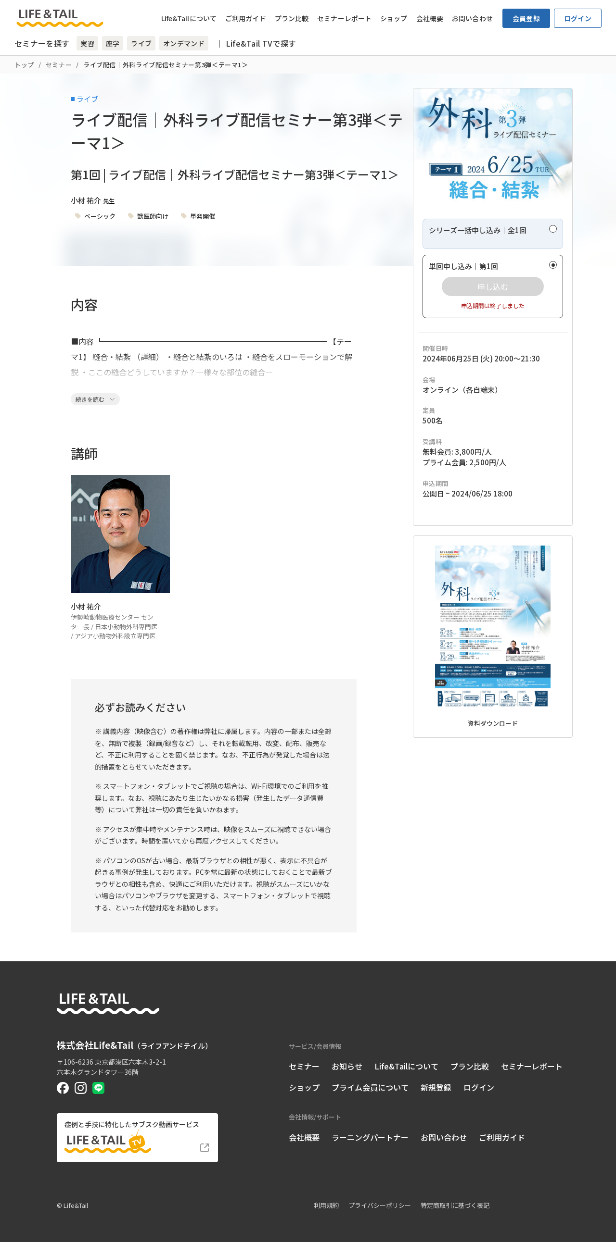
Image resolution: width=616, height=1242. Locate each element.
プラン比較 (292, 18)
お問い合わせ (472, 18)
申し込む (492, 286)
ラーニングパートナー (370, 1137)
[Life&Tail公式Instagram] (81, 1088)
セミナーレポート (344, 18)
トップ (24, 65)
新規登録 (436, 1087)
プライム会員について (370, 1087)
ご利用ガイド (245, 18)
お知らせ (347, 1066)
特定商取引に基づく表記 (455, 1205)
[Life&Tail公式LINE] (98, 1088)
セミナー (59, 65)
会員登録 (526, 18)
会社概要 (429, 18)
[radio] (493, 234)
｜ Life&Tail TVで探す (256, 43)
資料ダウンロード (493, 723)
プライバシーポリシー (379, 1205)
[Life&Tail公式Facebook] (63, 1088)
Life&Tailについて (189, 18)
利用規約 (326, 1205)
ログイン (577, 18)
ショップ (393, 18)
